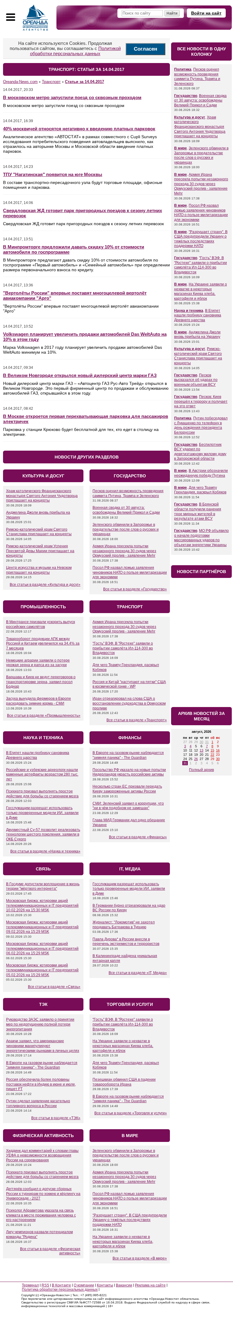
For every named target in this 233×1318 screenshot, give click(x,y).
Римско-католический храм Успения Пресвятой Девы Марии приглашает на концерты (40, 551)
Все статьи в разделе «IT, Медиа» (138, 973)
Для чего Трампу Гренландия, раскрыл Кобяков (200, 490)
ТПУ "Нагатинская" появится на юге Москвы (52, 174)
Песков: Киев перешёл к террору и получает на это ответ (201, 401)
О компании (84, 1285)
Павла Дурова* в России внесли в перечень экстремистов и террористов (126, 941)
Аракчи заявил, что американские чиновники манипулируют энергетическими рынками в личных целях (42, 1046)
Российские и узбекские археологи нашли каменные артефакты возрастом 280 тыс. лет (42, 774)
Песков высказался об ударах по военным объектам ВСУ (196, 380)
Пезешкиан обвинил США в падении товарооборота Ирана (124, 1081)
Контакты (105, 1285)
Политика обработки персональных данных (60, 1289)
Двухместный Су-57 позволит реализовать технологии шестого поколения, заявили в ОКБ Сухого (43, 834)
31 (207, 742)
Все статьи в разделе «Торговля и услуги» (130, 1113)
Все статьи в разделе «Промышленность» (43, 715)
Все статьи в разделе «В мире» (140, 1258)
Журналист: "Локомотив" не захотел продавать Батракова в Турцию (124, 924)
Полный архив (201, 770)
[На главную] (35, 17)
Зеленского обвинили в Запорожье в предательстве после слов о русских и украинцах (126, 529)
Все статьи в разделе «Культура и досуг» (45, 584)
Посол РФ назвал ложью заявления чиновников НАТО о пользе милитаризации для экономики (130, 572)
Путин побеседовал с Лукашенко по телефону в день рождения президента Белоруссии (201, 425)
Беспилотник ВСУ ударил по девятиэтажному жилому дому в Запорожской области (200, 451)
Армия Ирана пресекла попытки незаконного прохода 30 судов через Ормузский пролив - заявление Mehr (124, 551)
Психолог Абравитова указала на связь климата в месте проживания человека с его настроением (41, 1215)
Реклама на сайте (150, 1285)
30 (201, 742)
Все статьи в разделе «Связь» (54, 987)
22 (212, 754)
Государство (185, 96)
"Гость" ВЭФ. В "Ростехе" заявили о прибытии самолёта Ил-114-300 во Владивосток (123, 648)
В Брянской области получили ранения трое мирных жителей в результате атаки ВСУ (197, 511)
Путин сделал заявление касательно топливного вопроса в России (38, 1103)
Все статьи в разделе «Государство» (135, 589)
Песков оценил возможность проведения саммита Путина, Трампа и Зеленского (128, 493)
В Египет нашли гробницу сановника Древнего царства (197, 315)
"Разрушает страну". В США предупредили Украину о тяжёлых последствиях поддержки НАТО (130, 1220)
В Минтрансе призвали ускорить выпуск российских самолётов (40, 624)
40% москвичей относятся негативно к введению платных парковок (79, 128)
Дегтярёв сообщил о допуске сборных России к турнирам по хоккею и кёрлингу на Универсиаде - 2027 (43, 1193)
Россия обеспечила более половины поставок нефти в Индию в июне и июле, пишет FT (41, 1084)
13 (201, 750)
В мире (180, 148)
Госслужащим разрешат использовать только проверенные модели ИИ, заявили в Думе (42, 812)
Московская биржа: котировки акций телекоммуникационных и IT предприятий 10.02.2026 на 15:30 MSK (42, 905)
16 (218, 750)
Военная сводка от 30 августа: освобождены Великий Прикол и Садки (126, 510)
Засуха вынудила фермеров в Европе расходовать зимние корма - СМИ (38, 701)
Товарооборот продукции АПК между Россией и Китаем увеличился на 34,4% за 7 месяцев (42, 643)
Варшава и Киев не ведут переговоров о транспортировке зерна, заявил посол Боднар (41, 682)
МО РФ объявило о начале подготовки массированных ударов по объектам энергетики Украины (201, 538)
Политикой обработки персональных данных (75, 51)
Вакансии (124, 1285)
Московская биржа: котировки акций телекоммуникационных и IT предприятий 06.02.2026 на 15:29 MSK (42, 948)
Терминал (30, 1285)
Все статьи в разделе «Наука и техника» (45, 851)
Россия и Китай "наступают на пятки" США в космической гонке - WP (129, 684)
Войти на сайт (206, 13)
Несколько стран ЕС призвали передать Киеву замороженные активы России (127, 788)
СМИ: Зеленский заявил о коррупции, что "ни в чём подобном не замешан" (128, 805)
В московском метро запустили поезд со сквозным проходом (72, 97)
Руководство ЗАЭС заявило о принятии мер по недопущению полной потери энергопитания (40, 1024)
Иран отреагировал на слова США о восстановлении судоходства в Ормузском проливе (129, 703)
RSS (45, 1285)
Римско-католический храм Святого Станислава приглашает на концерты (39, 531)
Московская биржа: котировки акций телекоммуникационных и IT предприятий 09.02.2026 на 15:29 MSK (42, 927)
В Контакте (61, 1285)
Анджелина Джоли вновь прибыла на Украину (197, 334)
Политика (182, 69)
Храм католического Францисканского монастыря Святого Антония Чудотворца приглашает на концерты (42, 495)
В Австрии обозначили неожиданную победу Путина (201, 473)
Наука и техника (188, 311)
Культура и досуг (189, 117)
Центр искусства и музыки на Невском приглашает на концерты (39, 570)
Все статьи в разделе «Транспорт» (136, 720)
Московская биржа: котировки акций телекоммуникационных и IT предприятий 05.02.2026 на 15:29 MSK (42, 970)
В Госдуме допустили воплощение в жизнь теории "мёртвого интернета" (42, 886)
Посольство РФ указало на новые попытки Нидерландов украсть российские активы (129, 772)
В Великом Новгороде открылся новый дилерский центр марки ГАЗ (80, 375)
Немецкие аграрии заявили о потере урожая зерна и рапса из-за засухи (38, 662)
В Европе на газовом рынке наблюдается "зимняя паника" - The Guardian (128, 755)
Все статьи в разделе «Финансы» (138, 837)
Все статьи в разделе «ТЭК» (55, 1118)
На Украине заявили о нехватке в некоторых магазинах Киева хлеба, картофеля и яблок (123, 1046)
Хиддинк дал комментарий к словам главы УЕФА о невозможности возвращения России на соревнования (42, 1155)
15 (212, 750)
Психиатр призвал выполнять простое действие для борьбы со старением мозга (42, 793)
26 (196, 759)
